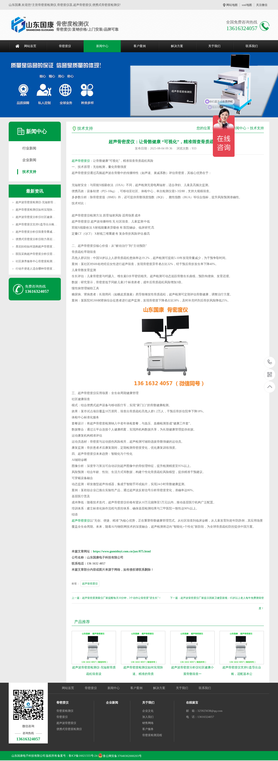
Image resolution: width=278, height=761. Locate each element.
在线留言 (192, 702)
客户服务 (148, 729)
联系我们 (252, 46)
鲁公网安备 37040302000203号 (122, 754)
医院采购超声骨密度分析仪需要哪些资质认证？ (45, 253)
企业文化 (148, 710)
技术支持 (29, 171)
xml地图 (247, 5)
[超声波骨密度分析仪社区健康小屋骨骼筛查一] (192, 647)
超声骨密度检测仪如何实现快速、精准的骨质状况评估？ (51, 209)
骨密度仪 (65, 46)
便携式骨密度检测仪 (69, 729)
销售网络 (148, 723)
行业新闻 (29, 148)
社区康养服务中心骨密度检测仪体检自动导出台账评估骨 (51, 261)
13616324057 (270, 362)
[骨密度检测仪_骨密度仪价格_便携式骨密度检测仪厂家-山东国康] (32, 25)
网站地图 (232, 5)
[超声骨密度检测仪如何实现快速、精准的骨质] (143, 647)
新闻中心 (102, 46)
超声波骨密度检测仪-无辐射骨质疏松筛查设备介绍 (47, 202)
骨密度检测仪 (64, 710)
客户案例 (140, 46)
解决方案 (177, 46)
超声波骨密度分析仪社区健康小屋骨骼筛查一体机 (47, 217)
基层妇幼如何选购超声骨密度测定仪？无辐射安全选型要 (51, 246)
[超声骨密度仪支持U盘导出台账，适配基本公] (242, 647)
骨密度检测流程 (152, 735)
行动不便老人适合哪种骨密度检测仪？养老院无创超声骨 (51, 268)
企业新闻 (29, 160)
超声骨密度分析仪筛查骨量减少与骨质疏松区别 (45, 231)
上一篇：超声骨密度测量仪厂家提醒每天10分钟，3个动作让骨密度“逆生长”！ (116, 597)
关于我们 (214, 46)
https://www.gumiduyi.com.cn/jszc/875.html (122, 551)
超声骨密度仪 (81, 160)
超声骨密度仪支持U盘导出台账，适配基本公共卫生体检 (50, 224)
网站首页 (30, 46)
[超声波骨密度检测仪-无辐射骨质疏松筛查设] (94, 647)
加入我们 (148, 716)
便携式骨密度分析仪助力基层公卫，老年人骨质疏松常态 (51, 239)
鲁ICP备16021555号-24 (83, 755)
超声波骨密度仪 (66, 723)
